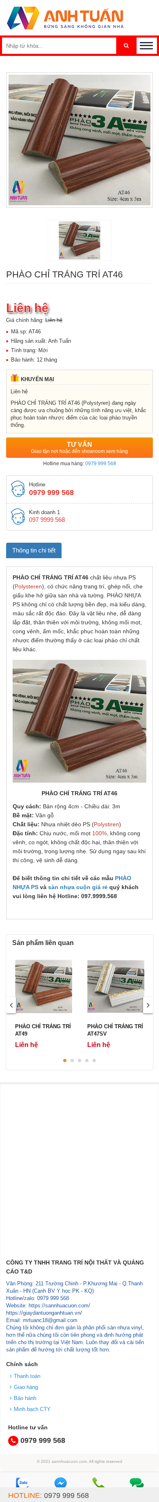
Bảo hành (25, 1398)
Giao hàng (26, 1387)
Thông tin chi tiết (33, 550)
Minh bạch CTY (32, 1409)
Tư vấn (79, 447)
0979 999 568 (100, 463)
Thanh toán (27, 1376)
